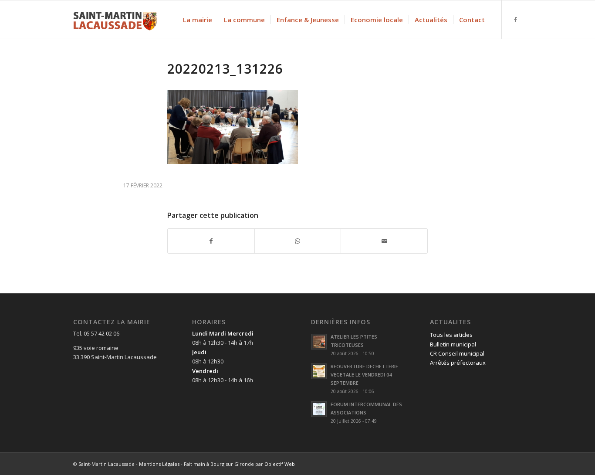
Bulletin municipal (453, 344)
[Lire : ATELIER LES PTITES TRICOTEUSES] (319, 341)
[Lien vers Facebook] (515, 19)
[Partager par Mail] (384, 241)
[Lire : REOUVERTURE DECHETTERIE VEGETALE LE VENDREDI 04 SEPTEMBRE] (319, 371)
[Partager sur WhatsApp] (298, 241)
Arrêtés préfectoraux (458, 362)
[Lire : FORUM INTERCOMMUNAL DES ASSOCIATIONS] (319, 409)
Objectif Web (279, 464)
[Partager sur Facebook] (211, 241)
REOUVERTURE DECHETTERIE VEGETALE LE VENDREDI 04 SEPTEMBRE (364, 374)
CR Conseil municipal (457, 353)
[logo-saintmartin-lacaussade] (115, 19)
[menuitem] (197, 19)
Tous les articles (451, 335)
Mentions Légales (159, 464)
